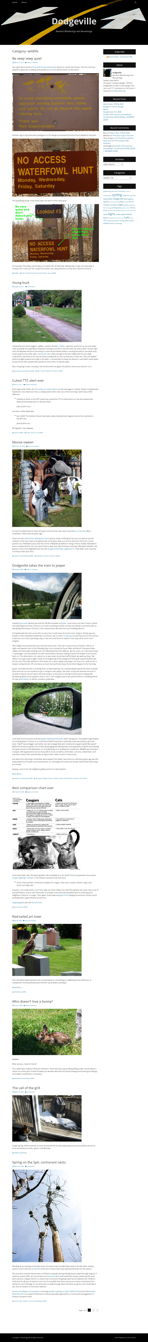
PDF (71, 875)
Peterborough (107, 208)
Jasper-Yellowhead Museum (52, 739)
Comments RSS (126, 57)
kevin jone (107, 141)
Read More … (17, 774)
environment (18, 907)
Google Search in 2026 (112, 112)
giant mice (64, 895)
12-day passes (69, 636)
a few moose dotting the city (35, 538)
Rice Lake (120, 210)
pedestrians (132, 205)
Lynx (36, 890)
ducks (28, 433)
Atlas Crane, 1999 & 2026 (113, 104)
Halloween (39, 556)
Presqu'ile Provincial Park (39, 273)
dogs (130, 195)
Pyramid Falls (67, 778)
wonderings (23, 1153)
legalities (106, 202)
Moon (105, 109)
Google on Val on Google (113, 106)
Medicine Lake (58, 778)
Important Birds (53, 1276)
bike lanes (122, 191)
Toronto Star (37, 902)
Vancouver (23, 623)
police (123, 208)
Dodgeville (74, 21)
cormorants (36, 1269)
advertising (107, 191)
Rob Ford (133, 210)
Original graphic (18, 902)
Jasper (63, 623)
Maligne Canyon (48, 778)
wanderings (25, 371)
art (113, 191)
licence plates (114, 202)
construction (107, 195)
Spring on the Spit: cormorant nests (39, 1162)
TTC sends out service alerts (46, 389)
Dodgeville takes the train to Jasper (38, 565)
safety (105, 214)
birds (22, 273)
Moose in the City (78, 531)
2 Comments (31, 287)
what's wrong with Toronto (124, 221)
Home (14, 2)
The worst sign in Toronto (123, 135)
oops (120, 204)
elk (36, 778)
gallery (130, 199)
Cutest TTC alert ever (28, 380)
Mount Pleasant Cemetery (49, 371)
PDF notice (75, 1291)
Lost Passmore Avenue (124, 138)
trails (131, 218)
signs (49, 273)
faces (125, 199)
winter (111, 223)
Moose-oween (23, 442)
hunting (27, 273)
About (24, 2)
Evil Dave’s (25, 679)
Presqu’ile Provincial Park (43, 67)
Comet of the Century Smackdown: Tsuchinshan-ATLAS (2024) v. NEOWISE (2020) (118, 117)
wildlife (16, 273)
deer (38, 371)
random (114, 210)
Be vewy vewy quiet (27, 58)
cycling (117, 195)
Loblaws (121, 202)
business (127, 191)
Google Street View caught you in (61, 549)
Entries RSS (113, 57)
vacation (17, 778)
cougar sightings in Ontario (23, 878)
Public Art (17, 556)
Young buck (20, 282)
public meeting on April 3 (60, 1291)
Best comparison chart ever (33, 788)
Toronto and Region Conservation (26, 1291)
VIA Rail (84, 778)
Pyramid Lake (77, 778)
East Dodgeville (115, 198)
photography (116, 208)
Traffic (127, 217)
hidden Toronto (28, 1301)
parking (125, 205)
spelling (117, 214)
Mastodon (118, 91)
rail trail (109, 210)
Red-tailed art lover (26, 916)
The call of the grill (26, 1088)
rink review (127, 210)
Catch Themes (131, 1338)
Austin (116, 191)
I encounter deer (44, 354)
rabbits (62, 346)
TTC (36, 433)
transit (16, 433)
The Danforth (112, 218)
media (126, 202)
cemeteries (17, 371)
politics (128, 208)
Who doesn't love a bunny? (32, 1001)
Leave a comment (32, 62)
